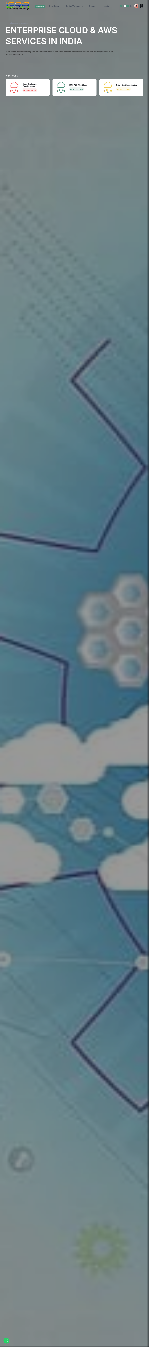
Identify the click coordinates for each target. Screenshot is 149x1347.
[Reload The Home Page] (136, 6)
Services (24, 24)
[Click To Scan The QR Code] (140, 6)
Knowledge (54, 6)
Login (106, 6)
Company (93, 6)
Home (15, 24)
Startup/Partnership (74, 6)
